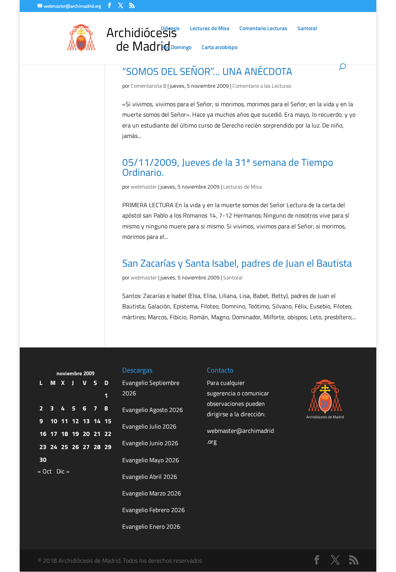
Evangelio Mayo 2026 (150, 460)
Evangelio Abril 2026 (149, 476)
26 (75, 446)
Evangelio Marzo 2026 (151, 493)
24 (53, 446)
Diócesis (170, 29)
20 (86, 433)
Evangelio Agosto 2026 (152, 409)
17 (53, 433)
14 (97, 421)
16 (42, 433)
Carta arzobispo (219, 47)
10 (53, 421)
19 (75, 433)
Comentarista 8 (148, 86)
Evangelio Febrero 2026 (153, 509)
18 (64, 433)
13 (86, 421)
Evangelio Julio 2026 (149, 426)
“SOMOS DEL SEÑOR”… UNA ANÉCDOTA (207, 71)
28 (97, 446)
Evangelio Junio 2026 (150, 443)
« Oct (45, 471)
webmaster (144, 186)
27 (86, 446)
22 (107, 433)
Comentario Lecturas (263, 29)
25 (64, 446)
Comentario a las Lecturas (262, 86)
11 (64, 421)
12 (75, 421)
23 (42, 446)
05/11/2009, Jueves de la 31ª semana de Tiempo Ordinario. (227, 167)
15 (107, 421)
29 (107, 446)
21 (97, 433)
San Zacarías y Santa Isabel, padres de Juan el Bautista (237, 263)
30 (42, 459)
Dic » (63, 471)
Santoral (307, 29)
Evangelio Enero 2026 (151, 526)
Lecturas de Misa (209, 29)
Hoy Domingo (176, 47)
